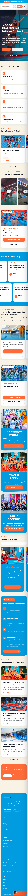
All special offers (13, 166)
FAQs (4, 882)
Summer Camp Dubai (7, 854)
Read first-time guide (14, 240)
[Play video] (9, 191)
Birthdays (5, 824)
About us (5, 879)
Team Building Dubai (7, 868)
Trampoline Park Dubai (8, 857)
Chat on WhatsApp (14, 397)
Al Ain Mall (14, 56)
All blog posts (13, 759)
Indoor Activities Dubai (8, 860)
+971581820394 (8, 809)
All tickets (4, 53)
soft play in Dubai (7, 344)
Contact (5, 888)
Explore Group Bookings (14, 528)
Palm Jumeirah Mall (6, 56)
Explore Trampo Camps (14, 487)
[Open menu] (24, 6)
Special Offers (6, 830)
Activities (5, 818)
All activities (14, 543)
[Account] (10, 6)
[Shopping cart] (14, 6)
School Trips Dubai (7, 871)
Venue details (13, 355)
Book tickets (14, 244)
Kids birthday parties (12, 53)
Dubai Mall (20, 53)
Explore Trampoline (12, 587)
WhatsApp (17, 809)
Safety (4, 885)
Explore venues (17, 49)
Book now (13, 351)
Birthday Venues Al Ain (8, 866)
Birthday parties (18, 775)
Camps (4, 827)
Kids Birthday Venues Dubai (9, 863)
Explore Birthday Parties (13, 446)
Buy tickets (19, 6)
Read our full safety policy (11, 651)
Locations (5, 832)
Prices (4, 821)
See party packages (13, 402)
